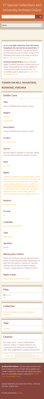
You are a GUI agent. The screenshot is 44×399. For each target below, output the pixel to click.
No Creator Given (9, 142)
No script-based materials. (12, 226)
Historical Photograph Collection (18, 58)
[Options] (37, 16)
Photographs (8, 120)
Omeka (19, 393)
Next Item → (37, 356)
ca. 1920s (6, 166)
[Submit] (40, 16)
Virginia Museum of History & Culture (16, 279)
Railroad (6, 117)
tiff (4, 215)
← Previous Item (8, 356)
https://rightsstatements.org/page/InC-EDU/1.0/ (21, 194)
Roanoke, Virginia (9, 204)
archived (6, 328)
